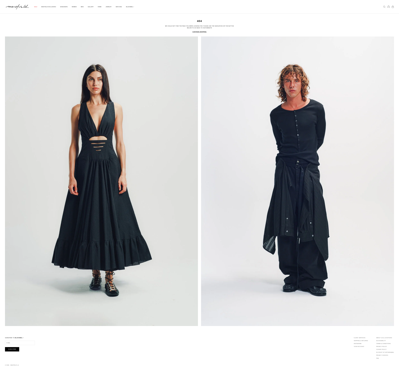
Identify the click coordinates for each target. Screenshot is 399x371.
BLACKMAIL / (130, 6)
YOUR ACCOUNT (359, 346)
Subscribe (12, 349)
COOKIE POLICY (381, 349)
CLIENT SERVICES (359, 337)
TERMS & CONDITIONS (383, 343)
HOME (100, 6)
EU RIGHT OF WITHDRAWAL (385, 352)
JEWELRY (109, 6)
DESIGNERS (64, 6)
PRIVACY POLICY (381, 346)
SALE (35, 6)
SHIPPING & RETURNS (361, 340)
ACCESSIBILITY (381, 340)
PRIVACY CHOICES (382, 355)
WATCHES (119, 6)
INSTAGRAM (357, 343)
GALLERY (91, 6)
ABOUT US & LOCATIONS (384, 337)
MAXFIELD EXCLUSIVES (48, 6)
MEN (82, 6)
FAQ (377, 358)
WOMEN (74, 6)
